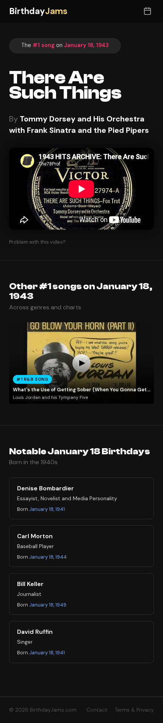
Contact (96, 710)
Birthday (38, 11)
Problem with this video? (37, 242)
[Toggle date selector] (147, 11)
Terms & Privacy (134, 710)
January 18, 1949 (47, 605)
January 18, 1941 (47, 509)
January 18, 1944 (48, 557)
